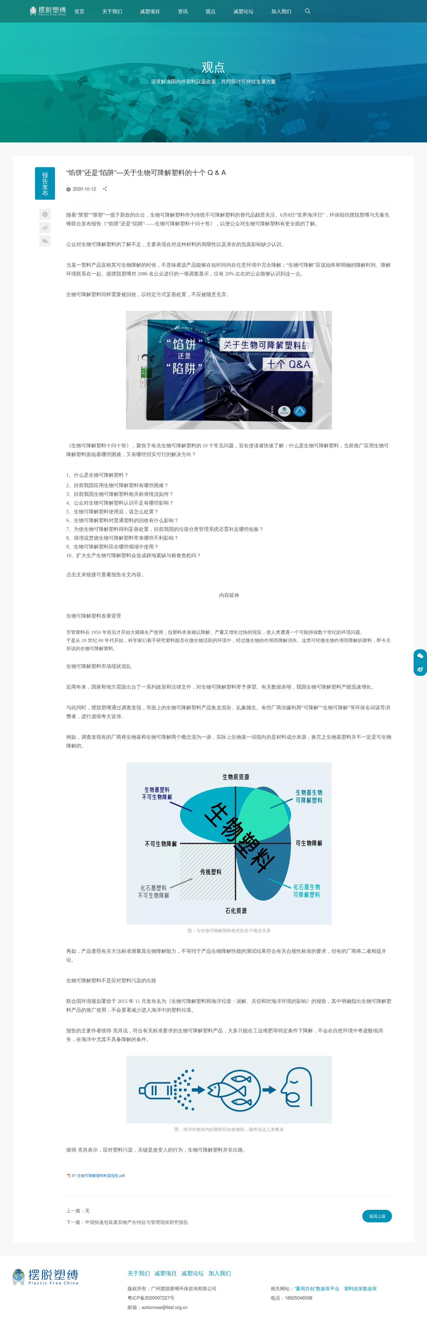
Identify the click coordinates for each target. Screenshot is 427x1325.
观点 (211, 11)
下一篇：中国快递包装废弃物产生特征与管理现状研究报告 (127, 1222)
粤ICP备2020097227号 (151, 1297)
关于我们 (112, 11)
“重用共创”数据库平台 (316, 1288)
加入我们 (281, 11)
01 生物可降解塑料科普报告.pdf (98, 1175)
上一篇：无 (78, 1210)
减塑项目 (150, 11)
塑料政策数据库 (360, 1288)
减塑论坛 (244, 11)
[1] (48, 11)
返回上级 (377, 1216)
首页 (79, 11)
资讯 (183, 11)
